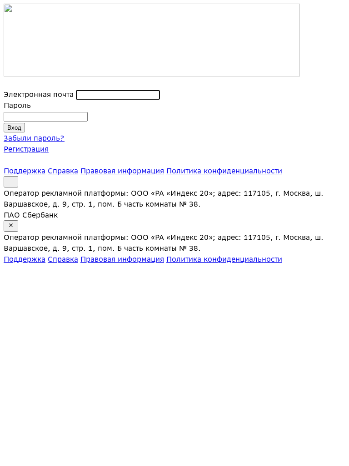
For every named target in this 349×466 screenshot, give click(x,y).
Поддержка (24, 170)
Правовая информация (122, 170)
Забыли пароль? (34, 137)
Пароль (17, 105)
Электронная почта (39, 94)
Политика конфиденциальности (224, 170)
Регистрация (26, 148)
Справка (63, 170)
